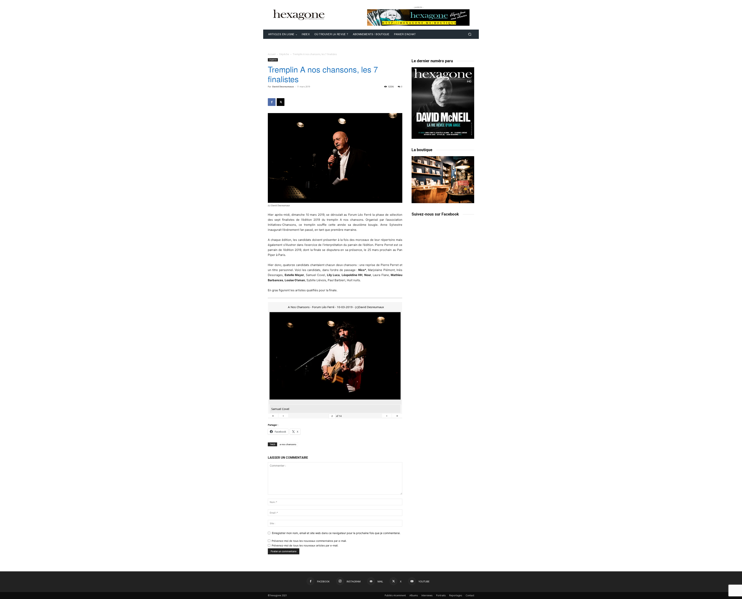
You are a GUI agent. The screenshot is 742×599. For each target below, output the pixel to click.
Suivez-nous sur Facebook (435, 214)
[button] (469, 34)
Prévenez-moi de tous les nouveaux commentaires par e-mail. (309, 540)
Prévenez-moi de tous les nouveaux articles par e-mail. (305, 545)
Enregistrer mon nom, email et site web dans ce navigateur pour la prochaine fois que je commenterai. (336, 533)
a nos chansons (288, 444)
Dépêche (284, 54)
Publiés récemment (395, 595)
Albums (413, 595)
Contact (470, 595)
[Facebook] (272, 102)
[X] (280, 102)
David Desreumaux (283, 86)
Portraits (441, 595)
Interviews (426, 595)
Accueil (272, 54)
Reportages (455, 595)
